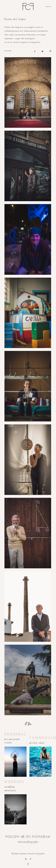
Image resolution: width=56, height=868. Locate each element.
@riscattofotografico (28, 842)
